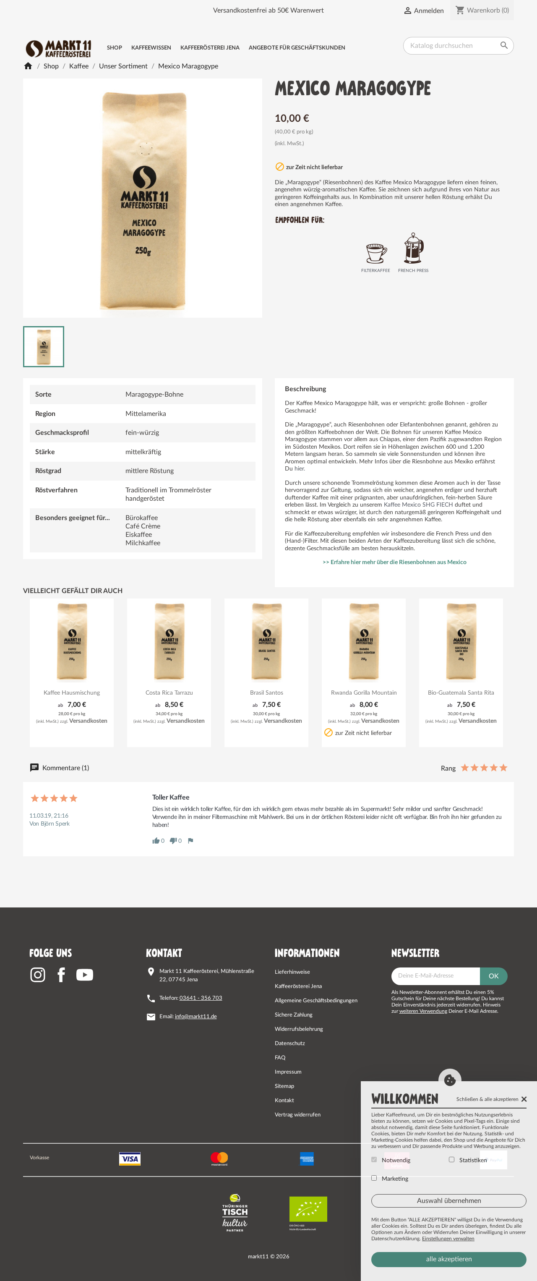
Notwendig (395, 1160)
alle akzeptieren (449, 1259)
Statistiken (472, 1160)
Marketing (394, 1179)
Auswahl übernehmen (449, 1200)
